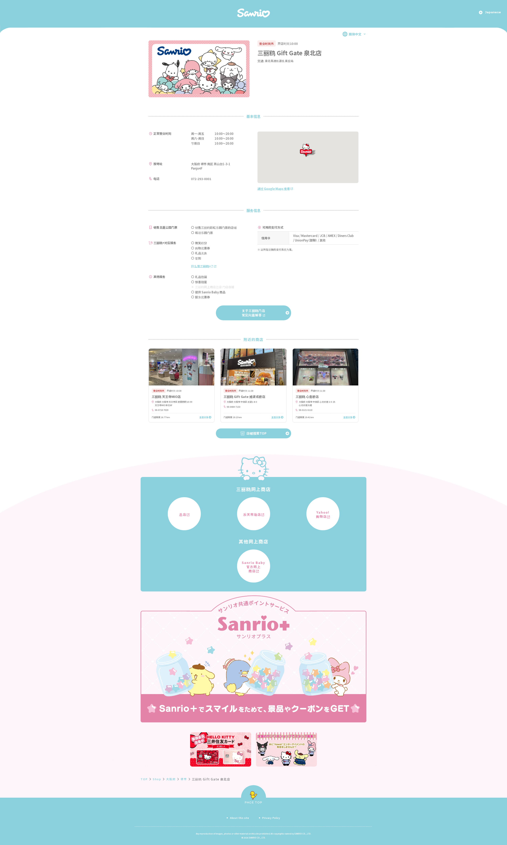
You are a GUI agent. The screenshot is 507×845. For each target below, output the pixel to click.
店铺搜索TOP (256, 433)
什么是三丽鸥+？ (202, 266)
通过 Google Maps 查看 (273, 189)
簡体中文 (355, 34)
